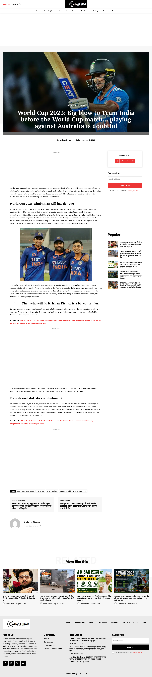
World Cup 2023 (76, 106)
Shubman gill (65, 491)
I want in (123, 185)
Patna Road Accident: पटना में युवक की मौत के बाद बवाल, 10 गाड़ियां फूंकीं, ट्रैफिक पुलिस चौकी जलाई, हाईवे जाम (130, 254)
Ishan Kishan (52, 491)
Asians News (65, 140)
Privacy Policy (132, 191)
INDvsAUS (40, 491)
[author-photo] (4, 603)
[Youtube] (23, 663)
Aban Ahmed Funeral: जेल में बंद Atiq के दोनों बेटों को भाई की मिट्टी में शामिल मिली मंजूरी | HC (131, 244)
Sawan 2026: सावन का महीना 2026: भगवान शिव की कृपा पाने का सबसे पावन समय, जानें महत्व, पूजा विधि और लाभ (130, 275)
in (69, 388)
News (71, 653)
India (71, 643)
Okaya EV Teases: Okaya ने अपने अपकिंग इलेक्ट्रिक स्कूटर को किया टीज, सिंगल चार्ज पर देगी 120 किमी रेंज (78, 506)
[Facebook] (117, 161)
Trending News (75, 662)
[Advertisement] (76, 27)
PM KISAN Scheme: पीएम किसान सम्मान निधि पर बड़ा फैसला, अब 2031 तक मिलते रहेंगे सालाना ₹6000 (131, 264)
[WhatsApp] (132, 161)
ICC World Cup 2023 (25, 491)
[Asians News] (15, 523)
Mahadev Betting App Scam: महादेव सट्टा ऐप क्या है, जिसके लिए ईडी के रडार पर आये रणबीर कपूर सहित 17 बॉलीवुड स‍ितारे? (31, 506)
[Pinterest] (127, 161)
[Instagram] (11, 663)
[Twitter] (122, 161)
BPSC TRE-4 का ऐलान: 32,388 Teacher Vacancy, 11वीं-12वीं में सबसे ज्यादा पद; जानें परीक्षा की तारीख (130, 285)
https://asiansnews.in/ (32, 526)
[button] (17, 4)
